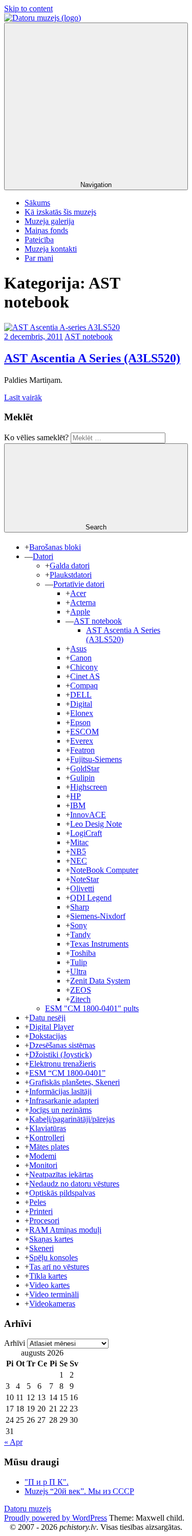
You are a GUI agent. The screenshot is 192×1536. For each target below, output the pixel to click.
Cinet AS (85, 676)
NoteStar (84, 879)
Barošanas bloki (55, 547)
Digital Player (51, 1026)
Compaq (84, 685)
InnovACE (88, 814)
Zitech (80, 999)
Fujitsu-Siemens (96, 759)
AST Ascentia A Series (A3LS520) (92, 358)
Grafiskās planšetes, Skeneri (74, 1082)
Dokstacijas (48, 1036)
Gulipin (82, 777)
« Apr (13, 1442)
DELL (81, 694)
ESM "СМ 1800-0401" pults (92, 1008)
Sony (78, 925)
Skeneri (41, 1248)
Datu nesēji (47, 1017)
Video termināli (54, 1294)
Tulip (78, 962)
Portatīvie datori (78, 584)
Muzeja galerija (49, 221)
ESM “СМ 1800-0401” (67, 1073)
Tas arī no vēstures (59, 1266)
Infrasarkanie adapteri (64, 1100)
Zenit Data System (100, 980)
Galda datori (70, 565)
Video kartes (49, 1285)
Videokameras (52, 1303)
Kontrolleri (47, 1137)
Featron (82, 750)
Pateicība (39, 239)
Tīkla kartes (48, 1276)
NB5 (78, 851)
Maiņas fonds (46, 230)
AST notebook (89, 336)
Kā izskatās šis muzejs (60, 212)
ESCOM (84, 731)
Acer (78, 593)
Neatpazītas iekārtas (61, 1174)
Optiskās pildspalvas (62, 1193)
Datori (43, 556)
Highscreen (88, 787)
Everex (81, 740)
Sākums (37, 202)
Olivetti (82, 888)
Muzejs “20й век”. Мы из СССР (79, 1491)
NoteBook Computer (104, 870)
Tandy (80, 934)
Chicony (84, 667)
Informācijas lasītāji (60, 1091)
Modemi (42, 1156)
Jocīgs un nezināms (60, 1109)
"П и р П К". (47, 1482)
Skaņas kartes (51, 1239)
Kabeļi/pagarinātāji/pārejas (72, 1119)
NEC (78, 860)
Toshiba (83, 953)
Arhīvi (14, 1343)
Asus (78, 648)
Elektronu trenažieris (62, 1063)
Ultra (78, 971)
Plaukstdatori (71, 574)
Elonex (81, 713)
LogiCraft (86, 833)
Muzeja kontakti (51, 248)
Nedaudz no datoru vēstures (74, 1183)
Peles (37, 1202)
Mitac (79, 842)
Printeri (41, 1211)
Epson (80, 722)
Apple (80, 611)
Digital (81, 704)
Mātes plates (49, 1146)
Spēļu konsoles (53, 1257)
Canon (81, 657)
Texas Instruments (99, 943)
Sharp (79, 907)
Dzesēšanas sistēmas (62, 1045)
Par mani (39, 258)
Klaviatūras (47, 1128)
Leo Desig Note (96, 824)
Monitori (43, 1165)
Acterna (83, 602)
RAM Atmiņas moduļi (65, 1229)
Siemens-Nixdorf (97, 916)
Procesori (44, 1220)
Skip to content (28, 8)
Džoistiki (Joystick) (60, 1054)
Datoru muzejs (27, 1508)
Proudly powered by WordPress (55, 1517)
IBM (78, 805)
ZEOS (80, 990)
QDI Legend (91, 897)
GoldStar (84, 768)
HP (75, 796)
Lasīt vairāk (23, 397)
